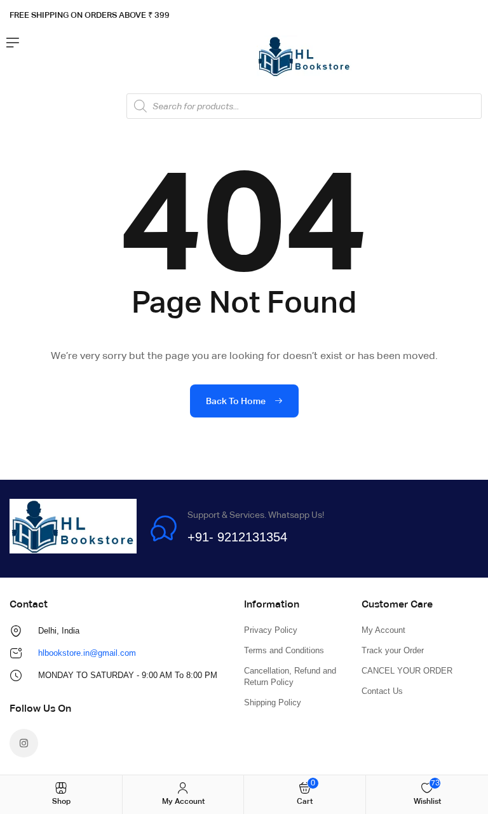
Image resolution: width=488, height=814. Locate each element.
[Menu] (12, 43)
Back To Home (237, 401)
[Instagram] (24, 743)
